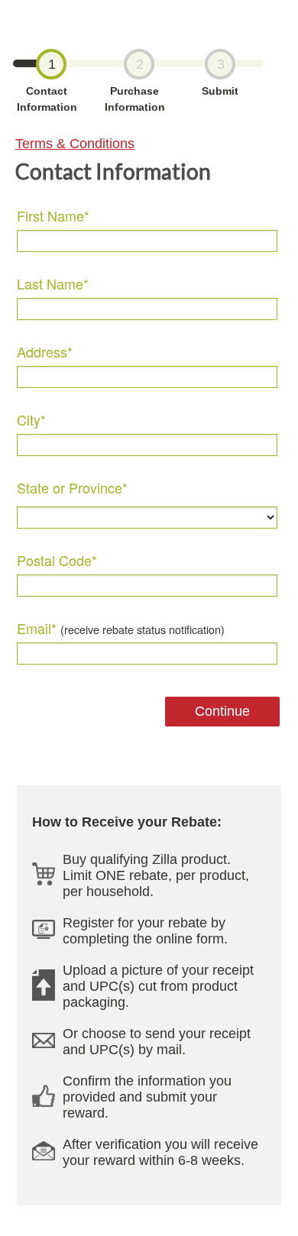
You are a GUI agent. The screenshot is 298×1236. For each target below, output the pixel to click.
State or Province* (72, 487)
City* (31, 419)
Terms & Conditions (74, 143)
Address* (45, 351)
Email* (121, 628)
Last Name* (53, 283)
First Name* (53, 215)
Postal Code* (57, 560)
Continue (222, 711)
